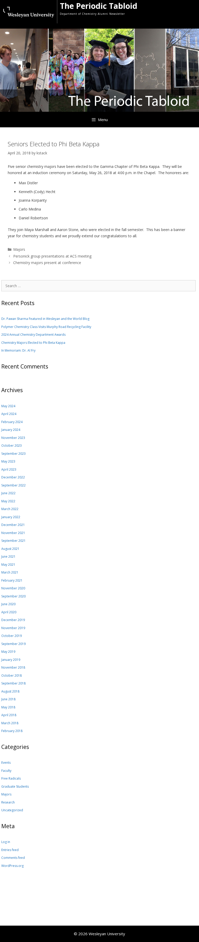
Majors (19, 249)
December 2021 (13, 525)
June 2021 (8, 556)
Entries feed (10, 850)
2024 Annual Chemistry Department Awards (33, 334)
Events (6, 762)
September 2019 (13, 644)
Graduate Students (15, 786)
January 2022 (10, 517)
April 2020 (8, 612)
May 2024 (8, 406)
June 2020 (8, 604)
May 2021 (8, 564)
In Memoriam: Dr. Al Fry (18, 350)
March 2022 (9, 509)
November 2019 (13, 628)
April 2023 (8, 469)
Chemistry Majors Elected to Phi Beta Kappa (33, 342)
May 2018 (8, 707)
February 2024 (12, 422)
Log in (5, 842)
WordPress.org (12, 866)
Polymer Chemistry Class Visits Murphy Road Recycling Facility (46, 327)
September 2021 (13, 540)
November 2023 (13, 438)
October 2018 (11, 675)
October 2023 (11, 445)
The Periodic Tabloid (98, 6)
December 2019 (13, 620)
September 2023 (13, 453)
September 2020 (13, 596)
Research (8, 802)
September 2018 (13, 683)
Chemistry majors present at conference (47, 262)
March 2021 (9, 572)
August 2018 (10, 691)
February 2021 (12, 580)
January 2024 (10, 429)
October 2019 (11, 636)
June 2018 (8, 699)
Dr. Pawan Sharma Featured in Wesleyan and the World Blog (45, 319)
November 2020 (13, 588)
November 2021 (13, 533)
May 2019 (8, 651)
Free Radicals (11, 778)
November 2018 (13, 667)
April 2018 (8, 715)
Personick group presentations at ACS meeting (52, 256)
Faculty (6, 770)
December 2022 (13, 477)
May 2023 (8, 461)
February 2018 (12, 731)
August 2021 (10, 548)
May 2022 (8, 501)
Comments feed (13, 857)
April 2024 (8, 414)
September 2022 (13, 485)
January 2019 (10, 659)
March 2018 (9, 723)
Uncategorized (12, 810)
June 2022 (8, 493)
